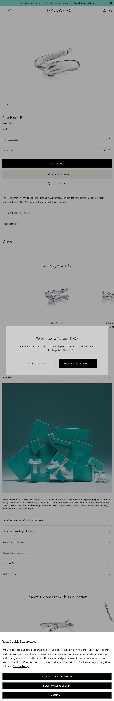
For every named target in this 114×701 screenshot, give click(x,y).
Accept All (57, 695)
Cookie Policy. (21, 666)
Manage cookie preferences (57, 677)
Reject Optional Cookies (57, 686)
